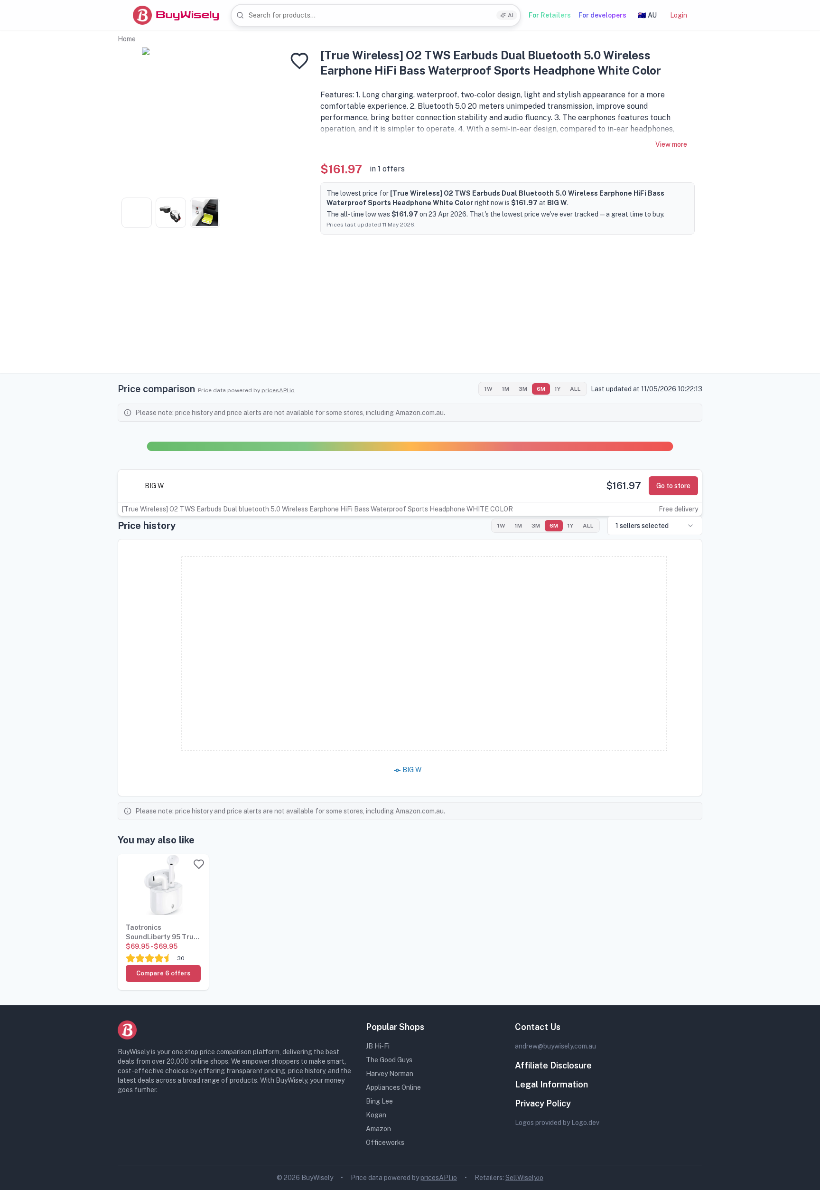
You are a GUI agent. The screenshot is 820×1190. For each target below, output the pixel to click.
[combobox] (376, 15)
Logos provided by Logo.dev (557, 1122)
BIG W (154, 486)
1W (489, 389)
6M (541, 389)
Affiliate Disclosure (553, 1065)
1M (505, 389)
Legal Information (551, 1084)
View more (671, 144)
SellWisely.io (524, 1177)
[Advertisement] (410, 306)
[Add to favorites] (299, 60)
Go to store (673, 486)
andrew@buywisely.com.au (555, 1046)
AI (510, 15)
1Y (557, 389)
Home (127, 39)
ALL (575, 389)
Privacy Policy (543, 1103)
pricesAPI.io (278, 390)
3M (523, 389)
